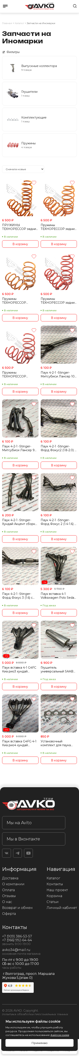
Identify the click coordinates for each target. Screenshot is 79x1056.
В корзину (20, 244)
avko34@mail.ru (16, 950)
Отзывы (9, 896)
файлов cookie (59, 1035)
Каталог (53, 878)
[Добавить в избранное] (33, 183)
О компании (13, 884)
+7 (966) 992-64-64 (17, 940)
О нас (7, 902)
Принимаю (39, 1043)
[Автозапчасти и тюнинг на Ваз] (33, 805)
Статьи (53, 902)
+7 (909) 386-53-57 (17, 936)
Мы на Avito (19, 822)
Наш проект (57, 890)
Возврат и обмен (17, 908)
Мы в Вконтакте (23, 839)
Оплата (8, 890)
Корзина (54, 896)
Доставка (10, 878)
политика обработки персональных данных (35, 1014)
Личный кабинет (62, 908)
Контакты (55, 884)
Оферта (9, 914)
